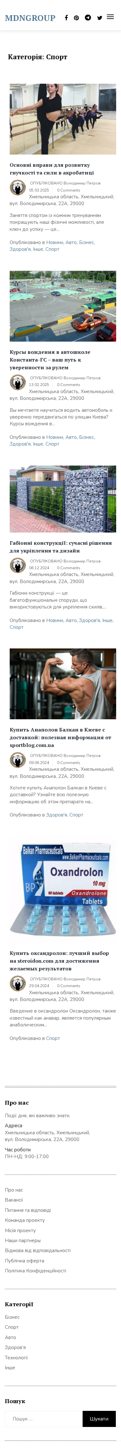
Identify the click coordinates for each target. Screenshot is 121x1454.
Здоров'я (20, 249)
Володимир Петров (82, 183)
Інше (38, 249)
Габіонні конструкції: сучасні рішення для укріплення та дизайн (61, 546)
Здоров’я (15, 1347)
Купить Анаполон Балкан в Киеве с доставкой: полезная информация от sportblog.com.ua (60, 737)
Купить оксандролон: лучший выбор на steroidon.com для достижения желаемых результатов (59, 960)
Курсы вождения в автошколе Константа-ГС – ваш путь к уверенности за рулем (50, 359)
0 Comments (68, 190)
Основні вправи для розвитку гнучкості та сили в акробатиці (52, 168)
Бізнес (86, 242)
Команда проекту (25, 1220)
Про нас (14, 1190)
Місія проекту (20, 1230)
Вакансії (14, 1200)
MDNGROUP (30, 17)
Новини (54, 242)
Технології (16, 1358)
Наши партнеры (23, 1240)
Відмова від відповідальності (38, 1250)
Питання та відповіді (28, 1210)
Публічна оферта (24, 1261)
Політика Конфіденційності (35, 1271)
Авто (71, 242)
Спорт (52, 249)
